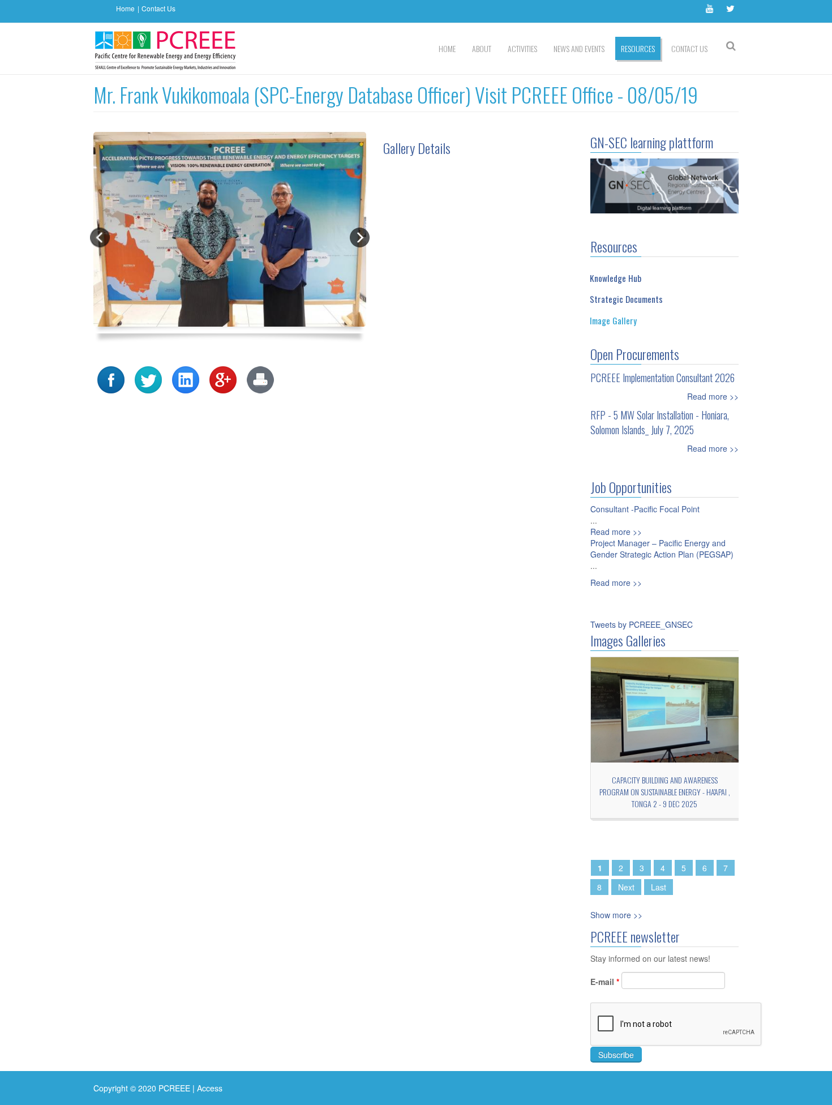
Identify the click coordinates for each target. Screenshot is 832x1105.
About (481, 48)
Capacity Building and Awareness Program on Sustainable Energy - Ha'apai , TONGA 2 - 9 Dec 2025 (664, 792)
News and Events (579, 48)
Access (209, 1088)
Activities (522, 48)
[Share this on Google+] (223, 378)
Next (626, 887)
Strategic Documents (626, 299)
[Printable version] (260, 378)
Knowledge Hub (615, 278)
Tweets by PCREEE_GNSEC (641, 624)
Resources (638, 48)
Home (125, 8)
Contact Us (158, 8)
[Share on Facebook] (111, 378)
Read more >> (713, 396)
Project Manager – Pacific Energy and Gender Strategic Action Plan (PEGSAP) (662, 548)
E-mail (604, 981)
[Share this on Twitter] (148, 378)
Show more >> (616, 914)
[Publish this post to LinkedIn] (185, 378)
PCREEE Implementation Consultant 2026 (662, 377)
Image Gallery (613, 320)
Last (658, 887)
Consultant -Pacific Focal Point (645, 509)
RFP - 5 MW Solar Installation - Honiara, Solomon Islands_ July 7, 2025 (659, 422)
